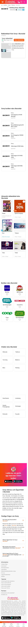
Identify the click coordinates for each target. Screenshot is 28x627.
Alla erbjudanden (5, 567)
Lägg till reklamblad (5, 574)
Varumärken (4, 569)
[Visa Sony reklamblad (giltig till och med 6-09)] (6, 50)
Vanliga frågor (4, 564)
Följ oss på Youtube (5, 586)
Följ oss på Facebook (6, 582)
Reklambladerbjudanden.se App (8, 571)
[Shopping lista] (21, 2)
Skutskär (5, 521)
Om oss (3, 573)
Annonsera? (4, 566)
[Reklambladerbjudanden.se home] (10, 1)
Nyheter (3, 576)
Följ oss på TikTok (5, 588)
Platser (13, 5)
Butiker (5, 5)
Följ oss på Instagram (6, 584)
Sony (9, 5)
